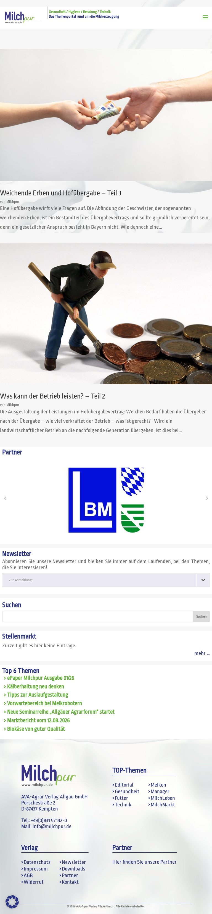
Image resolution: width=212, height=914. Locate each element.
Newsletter (74, 862)
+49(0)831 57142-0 (49, 820)
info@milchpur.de (52, 826)
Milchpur (12, 202)
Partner (70, 875)
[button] (5, 498)
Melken (158, 785)
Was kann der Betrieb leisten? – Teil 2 (52, 396)
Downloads (73, 869)
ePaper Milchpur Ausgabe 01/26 (40, 678)
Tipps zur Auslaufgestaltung (37, 695)
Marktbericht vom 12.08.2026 (38, 720)
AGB (28, 875)
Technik (123, 805)
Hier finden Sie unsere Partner (144, 862)
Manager (160, 792)
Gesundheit (127, 792)
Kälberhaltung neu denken (35, 687)
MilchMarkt (163, 805)
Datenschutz (37, 862)
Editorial (124, 785)
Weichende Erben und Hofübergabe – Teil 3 (60, 193)
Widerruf (33, 882)
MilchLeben (163, 798)
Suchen (11, 605)
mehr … (202, 653)
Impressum (36, 869)
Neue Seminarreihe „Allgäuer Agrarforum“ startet (61, 712)
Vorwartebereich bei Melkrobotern (44, 703)
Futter (121, 798)
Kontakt (70, 882)
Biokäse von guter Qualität (36, 729)
